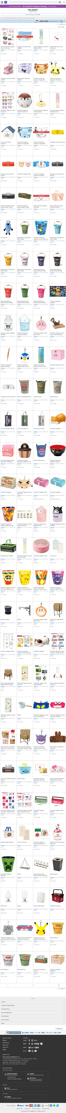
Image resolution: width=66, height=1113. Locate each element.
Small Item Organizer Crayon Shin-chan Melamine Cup (8, 588)
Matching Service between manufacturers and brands (36, 1079)
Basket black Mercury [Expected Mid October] (56, 270)
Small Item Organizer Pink (40, 492)
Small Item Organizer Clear (7, 651)
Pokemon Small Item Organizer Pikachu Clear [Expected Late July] (40, 365)
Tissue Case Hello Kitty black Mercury (8, 779)
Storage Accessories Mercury (57, 142)
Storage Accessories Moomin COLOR (8, 79)
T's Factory (20, 53)
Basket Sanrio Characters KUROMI (23, 79)
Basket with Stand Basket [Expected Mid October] (7, 684)
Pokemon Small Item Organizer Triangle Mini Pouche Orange (39, 79)
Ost (18, 531)
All (1, 18)
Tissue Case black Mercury (8, 428)
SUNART (3, 340)
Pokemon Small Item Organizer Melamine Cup (7, 524)
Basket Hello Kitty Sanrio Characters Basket (56, 206)
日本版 (4, 1049)
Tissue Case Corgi (22, 842)
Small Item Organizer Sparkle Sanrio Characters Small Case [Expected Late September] (24, 811)
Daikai (51, 626)
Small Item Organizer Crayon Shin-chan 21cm (24, 556)
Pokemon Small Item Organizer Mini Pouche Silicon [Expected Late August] (56, 79)
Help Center (5, 1045)
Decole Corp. (20, 117)
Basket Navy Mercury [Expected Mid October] (40, 270)
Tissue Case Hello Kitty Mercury (40, 970)
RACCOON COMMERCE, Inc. (11, 1057)
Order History (6, 1042)
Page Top (59, 1028)
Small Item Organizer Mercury (39, 811)
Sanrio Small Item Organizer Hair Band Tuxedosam (24, 938)
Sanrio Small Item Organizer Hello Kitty (57, 843)
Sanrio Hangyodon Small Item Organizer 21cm (41, 47)
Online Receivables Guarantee (14, 1097)
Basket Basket (21, 778)
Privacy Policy (45, 1108)
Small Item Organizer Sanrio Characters (8, 111)
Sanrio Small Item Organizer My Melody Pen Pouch (57, 779)
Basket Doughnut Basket (7, 842)
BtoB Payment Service (12, 1088)
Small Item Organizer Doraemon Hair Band (39, 174)
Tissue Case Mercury (22, 428)
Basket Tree (4, 906)
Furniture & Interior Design (10, 18)
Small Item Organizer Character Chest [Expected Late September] (24, 652)
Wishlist (5, 1040)
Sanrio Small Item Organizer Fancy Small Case (8, 47)
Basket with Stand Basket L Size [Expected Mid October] (24, 747)
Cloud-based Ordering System (37, 1074)
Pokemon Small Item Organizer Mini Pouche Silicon (23, 365)
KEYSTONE (53, 149)
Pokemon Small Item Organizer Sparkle (6, 365)
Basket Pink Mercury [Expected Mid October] (40, 302)
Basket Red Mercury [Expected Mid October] (7, 302)
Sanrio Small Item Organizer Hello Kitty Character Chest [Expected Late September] (8, 747)
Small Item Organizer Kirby (24, 174)
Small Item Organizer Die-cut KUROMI (57, 524)
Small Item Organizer (55, 428)
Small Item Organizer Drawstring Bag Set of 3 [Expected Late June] (40, 843)
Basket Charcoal (5, 619)
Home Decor (20, 18)
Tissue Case (4, 237)
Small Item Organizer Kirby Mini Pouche (40, 333)
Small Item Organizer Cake (40, 555)
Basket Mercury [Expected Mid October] (24, 238)
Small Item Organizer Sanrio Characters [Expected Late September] (57, 652)
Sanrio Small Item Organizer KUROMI (8, 333)
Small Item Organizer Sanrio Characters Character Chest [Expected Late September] (8, 811)
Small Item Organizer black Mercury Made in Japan (7, 206)
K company (4, 53)
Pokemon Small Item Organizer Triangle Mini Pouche (23, 143)
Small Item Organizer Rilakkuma (55, 970)
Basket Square (54, 874)
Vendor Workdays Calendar (32, 14)
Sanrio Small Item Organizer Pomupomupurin (41, 111)
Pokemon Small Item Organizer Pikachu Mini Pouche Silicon (39, 938)
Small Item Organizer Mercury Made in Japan (23, 206)
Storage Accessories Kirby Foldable (24, 47)
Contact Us (5, 1047)
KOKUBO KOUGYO (39, 499)
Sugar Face (53, 562)
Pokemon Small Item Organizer (55, 302)
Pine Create (37, 785)
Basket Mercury (38, 396)
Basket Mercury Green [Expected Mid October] (23, 302)
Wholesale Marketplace (12, 1074)
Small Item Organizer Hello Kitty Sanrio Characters (7, 461)
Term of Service (36, 1108)
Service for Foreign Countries (14, 1079)
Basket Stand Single (39, 906)
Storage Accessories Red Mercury (7, 174)
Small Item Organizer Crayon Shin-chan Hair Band (41, 715)
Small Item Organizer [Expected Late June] (39, 779)
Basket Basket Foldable (7, 555)
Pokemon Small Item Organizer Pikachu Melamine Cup (24, 588)
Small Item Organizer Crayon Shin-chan (24, 493)
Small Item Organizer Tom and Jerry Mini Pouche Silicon (8, 938)
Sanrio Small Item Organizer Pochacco (57, 684)
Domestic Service (12, 1077)
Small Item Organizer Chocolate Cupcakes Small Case (24, 461)
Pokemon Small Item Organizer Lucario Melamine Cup (41, 238)
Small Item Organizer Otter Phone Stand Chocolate (57, 333)
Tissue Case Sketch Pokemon (6, 143)
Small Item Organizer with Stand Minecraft (40, 684)
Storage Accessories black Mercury (57, 174)
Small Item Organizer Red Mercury (56, 811)
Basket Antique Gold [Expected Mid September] (40, 874)
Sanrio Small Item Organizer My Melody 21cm (57, 111)
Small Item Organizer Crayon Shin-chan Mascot (24, 524)
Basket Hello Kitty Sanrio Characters (56, 47)
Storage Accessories (55, 906)
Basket (19, 619)
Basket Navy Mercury (39, 460)
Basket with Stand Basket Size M (56, 620)
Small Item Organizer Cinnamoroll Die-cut (22, 333)
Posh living (3, 626)
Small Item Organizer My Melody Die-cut (40, 524)
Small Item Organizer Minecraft (6, 874)
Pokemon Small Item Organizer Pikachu (55, 461)
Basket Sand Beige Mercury (24, 396)
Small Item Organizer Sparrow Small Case (22, 111)
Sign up (3, 50)
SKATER (52, 308)
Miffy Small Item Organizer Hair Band (40, 206)
